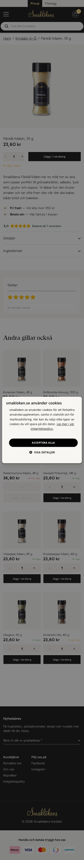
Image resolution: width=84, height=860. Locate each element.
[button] (42, 452)
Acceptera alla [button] (43, 442)
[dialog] (42, 430)
